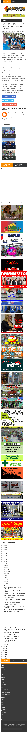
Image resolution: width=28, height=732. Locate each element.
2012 (4, 654)
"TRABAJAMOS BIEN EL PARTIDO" (11, 619)
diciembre (6, 565)
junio (5, 577)
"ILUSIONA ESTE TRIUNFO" (10, 634)
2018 (4, 561)
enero (5, 644)
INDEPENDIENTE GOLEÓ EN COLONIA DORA (14, 621)
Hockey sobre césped (5, 692)
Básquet (3, 669)
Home (5, 728)
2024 (4, 549)
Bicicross (3, 672)
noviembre (6, 567)
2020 (4, 557)
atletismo (3, 667)
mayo (5, 579)
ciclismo (3, 677)
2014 (4, 650)
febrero (5, 585)
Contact (13, 728)
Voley (2, 717)
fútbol (2, 687)
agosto (5, 573)
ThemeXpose (7, 725)
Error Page (19, 728)
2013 (4, 652)
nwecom (3, 700)
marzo (5, 583)
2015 (4, 648)
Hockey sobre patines (5, 694)
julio (5, 575)
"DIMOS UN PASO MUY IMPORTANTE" (12, 632)
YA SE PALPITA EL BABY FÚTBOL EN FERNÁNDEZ (15, 623)
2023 (4, 551)
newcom (3, 697)
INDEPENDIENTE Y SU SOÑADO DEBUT (12, 636)
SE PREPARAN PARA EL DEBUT (11, 638)
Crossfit (2, 679)
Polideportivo (4, 709)
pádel (2, 704)
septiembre (6, 571)
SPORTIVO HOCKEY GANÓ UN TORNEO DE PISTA (15, 625)
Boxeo (2, 676)
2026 (4, 545)
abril (5, 581)
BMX (2, 674)
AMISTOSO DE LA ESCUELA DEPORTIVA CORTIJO (15, 593)
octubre (5, 569)
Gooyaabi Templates (20, 725)
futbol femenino (4, 689)
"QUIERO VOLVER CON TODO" (10, 604)
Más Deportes (13, 724)
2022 (4, 553)
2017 (4, 563)
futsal (2, 691)
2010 (4, 658)
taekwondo (3, 712)
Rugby (2, 710)
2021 (4, 555)
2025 (4, 547)
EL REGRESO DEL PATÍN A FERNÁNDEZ (12, 602)
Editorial (3, 682)
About (9, 728)
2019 (4, 559)
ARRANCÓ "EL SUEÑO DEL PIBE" (11, 627)
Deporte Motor (4, 681)
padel (2, 702)
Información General (5, 696)
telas (2, 714)
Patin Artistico (4, 705)
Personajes (3, 707)
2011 (4, 656)
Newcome (3, 699)
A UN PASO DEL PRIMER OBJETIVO (12, 615)
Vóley (2, 719)
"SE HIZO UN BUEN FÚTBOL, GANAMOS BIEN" (14, 617)
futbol (2, 685)
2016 (4, 646)
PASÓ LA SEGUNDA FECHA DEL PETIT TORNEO (14, 609)
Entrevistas (3, 684)
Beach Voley (3, 671)
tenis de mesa (4, 715)
